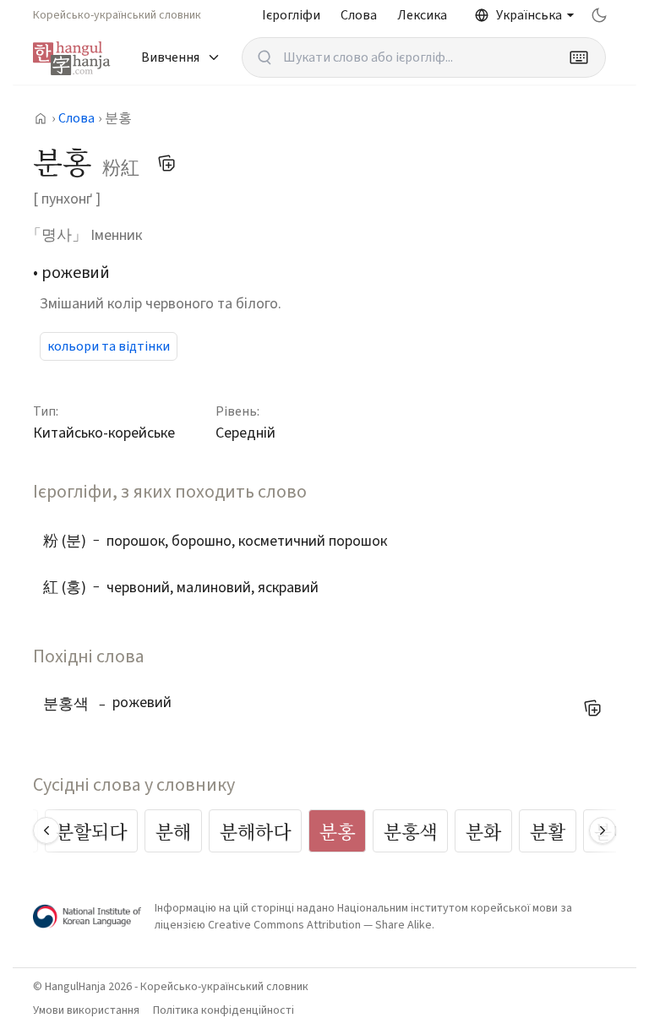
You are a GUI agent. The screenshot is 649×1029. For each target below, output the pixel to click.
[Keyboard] (578, 57)
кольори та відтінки (108, 346)
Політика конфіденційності (223, 1010)
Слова (359, 15)
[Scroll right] (602, 830)
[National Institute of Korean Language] (87, 916)
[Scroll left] (46, 830)
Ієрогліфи (291, 15)
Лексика (422, 15)
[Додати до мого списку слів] (166, 163)
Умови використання (86, 1010)
